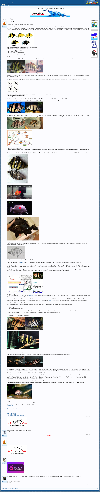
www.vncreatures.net (22, 262)
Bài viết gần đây (3, 5)
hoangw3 (3, 481)
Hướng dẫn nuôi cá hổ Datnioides (12, 414)
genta (3, 435)
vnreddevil (10, 19)
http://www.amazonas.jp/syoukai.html (12, 408)
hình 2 (45, 298)
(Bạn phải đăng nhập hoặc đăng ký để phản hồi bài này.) (85, 484)
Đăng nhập (97, 0)
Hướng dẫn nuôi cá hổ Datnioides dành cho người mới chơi (15, 415)
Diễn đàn (4, 4)
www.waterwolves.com (32, 295)
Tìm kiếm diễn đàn (7, 5)
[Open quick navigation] (97, 488)
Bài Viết (6, 19)
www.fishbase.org (41, 265)
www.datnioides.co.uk (10, 405)
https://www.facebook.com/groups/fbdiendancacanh (20, 454)
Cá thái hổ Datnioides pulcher (11, 413)
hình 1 (42, 298)
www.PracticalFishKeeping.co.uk (40, 402)
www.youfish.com (13, 46)
